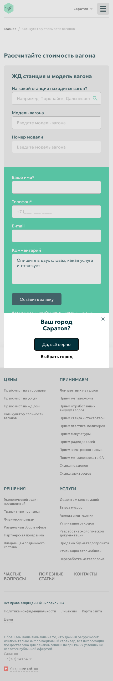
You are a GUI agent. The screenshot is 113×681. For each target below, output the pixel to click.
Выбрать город (57, 356)
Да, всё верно (56, 344)
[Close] (103, 319)
